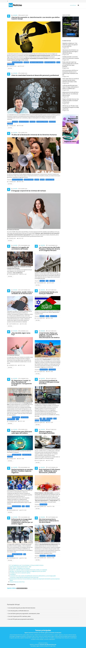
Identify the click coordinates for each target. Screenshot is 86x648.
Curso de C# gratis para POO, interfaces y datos (19, 616)
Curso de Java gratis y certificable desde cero (18, 610)
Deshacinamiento (16, 506)
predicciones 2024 (26, 454)
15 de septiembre (51, 555)
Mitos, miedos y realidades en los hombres (20, 568)
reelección (52, 281)
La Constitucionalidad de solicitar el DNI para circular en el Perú (49, 382)
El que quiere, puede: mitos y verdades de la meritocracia (22, 292)
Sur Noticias (73, 5)
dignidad (42, 179)
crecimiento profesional (42, 121)
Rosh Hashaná (43, 504)
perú (44, 418)
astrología (9, 456)
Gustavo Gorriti (11, 419)
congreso (42, 281)
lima (25, 554)
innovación (32, 121)
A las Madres (13, 574)
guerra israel (53, 316)
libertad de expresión (17, 62)
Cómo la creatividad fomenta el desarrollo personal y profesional (35, 75)
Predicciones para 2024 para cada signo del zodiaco (21, 432)
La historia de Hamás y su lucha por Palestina (48, 292)
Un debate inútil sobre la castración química (20, 572)
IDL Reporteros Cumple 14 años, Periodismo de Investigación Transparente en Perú (21, 382)
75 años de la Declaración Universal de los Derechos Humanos (34, 135)
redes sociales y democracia (36, 62)
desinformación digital (50, 62)
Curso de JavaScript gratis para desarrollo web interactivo (21, 608)
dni (40, 418)
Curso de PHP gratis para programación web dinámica (21, 619)
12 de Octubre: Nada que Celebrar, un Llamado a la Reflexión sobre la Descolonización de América (49, 335)
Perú (47, 281)
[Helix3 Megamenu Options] (78, 5)
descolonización (43, 369)
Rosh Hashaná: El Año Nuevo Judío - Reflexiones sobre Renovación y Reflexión (49, 470)
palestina (42, 316)
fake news (26, 62)
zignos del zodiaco (16, 454)
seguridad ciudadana (45, 420)
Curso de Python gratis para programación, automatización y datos (24, 613)
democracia (42, 555)
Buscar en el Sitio (43, 643)
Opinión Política (11, 588)
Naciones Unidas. (50, 179)
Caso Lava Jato (24, 417)
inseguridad (10, 556)
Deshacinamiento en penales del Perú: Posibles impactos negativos (22, 470)
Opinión (15, 15)
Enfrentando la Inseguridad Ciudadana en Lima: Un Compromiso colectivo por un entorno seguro (22, 521)
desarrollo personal (23, 121)
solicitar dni (49, 418)
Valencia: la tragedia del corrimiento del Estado (20, 248)
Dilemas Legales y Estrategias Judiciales (47, 432)
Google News (52, 646)
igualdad (37, 179)
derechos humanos (28, 179)
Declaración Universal (17, 179)
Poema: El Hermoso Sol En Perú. (17, 582)
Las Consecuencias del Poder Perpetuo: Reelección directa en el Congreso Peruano (49, 248)
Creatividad (15, 121)
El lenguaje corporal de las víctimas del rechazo (28, 191)
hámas (47, 316)
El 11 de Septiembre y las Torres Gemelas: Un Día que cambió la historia (26, 565)
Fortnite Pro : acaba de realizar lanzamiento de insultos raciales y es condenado (28, 569)
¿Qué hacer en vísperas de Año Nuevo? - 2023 (20, 566)
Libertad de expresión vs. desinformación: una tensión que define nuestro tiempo (35, 18)
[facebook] (7, 1)
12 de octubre (52, 369)
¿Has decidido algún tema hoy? (20, 333)
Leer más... (10, 68)
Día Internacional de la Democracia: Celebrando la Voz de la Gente (49, 520)
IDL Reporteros (16, 417)
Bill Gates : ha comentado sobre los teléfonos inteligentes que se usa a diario (28, 571)
